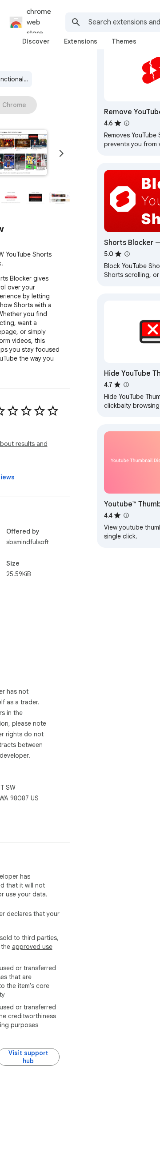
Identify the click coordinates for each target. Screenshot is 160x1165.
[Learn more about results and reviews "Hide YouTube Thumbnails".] (126, 384)
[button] (10, 197)
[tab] (36, 41)
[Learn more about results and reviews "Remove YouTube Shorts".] (126, 123)
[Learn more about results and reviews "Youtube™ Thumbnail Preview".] (126, 515)
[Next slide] (61, 153)
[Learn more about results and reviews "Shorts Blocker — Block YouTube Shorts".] (127, 254)
